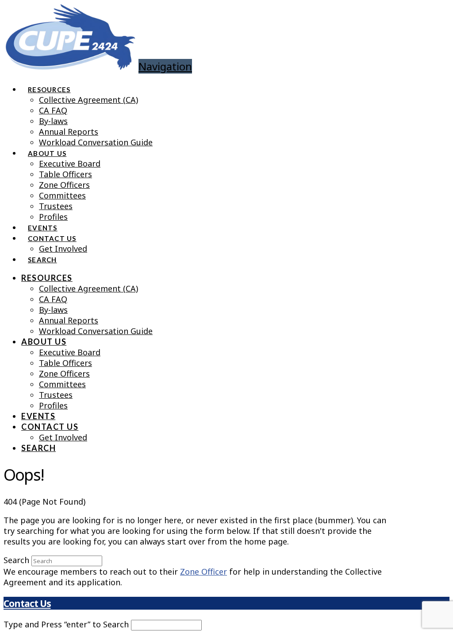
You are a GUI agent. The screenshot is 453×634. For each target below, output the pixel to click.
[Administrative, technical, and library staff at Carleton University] (70, 63)
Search (16, 560)
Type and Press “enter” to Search (66, 624)
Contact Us (27, 603)
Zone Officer (203, 571)
